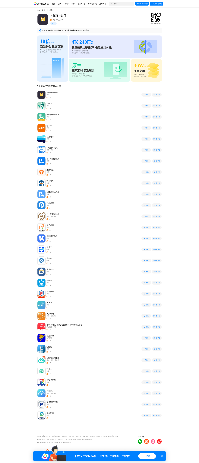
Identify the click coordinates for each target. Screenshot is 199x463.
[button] (41, 3)
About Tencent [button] (49, 436)
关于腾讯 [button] (40, 436)
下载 (147, 172)
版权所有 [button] (85, 436)
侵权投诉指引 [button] (107, 436)
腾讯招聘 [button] (71, 436)
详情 (146, 95)
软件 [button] (43, 10)
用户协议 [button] (116, 436)
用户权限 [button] (92, 436)
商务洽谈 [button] (64, 436)
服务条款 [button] (58, 436)
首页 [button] (38, 10)
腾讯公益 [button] (78, 436)
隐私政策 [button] (99, 436)
